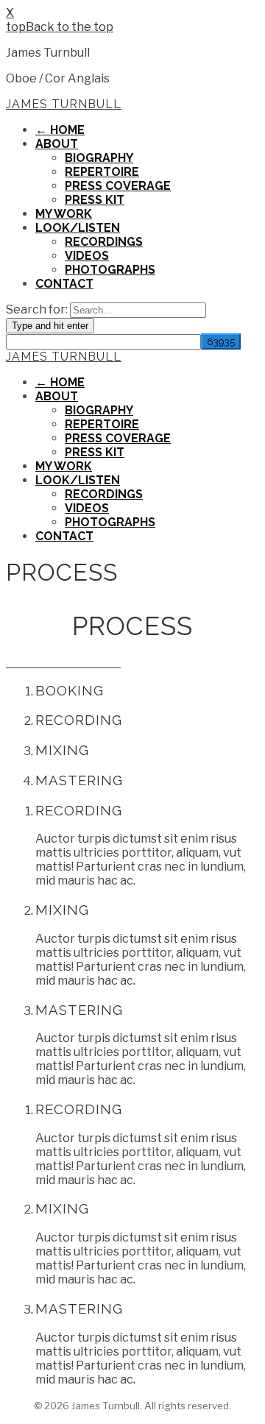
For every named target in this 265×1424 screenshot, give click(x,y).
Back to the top (69, 27)
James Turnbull (63, 104)
